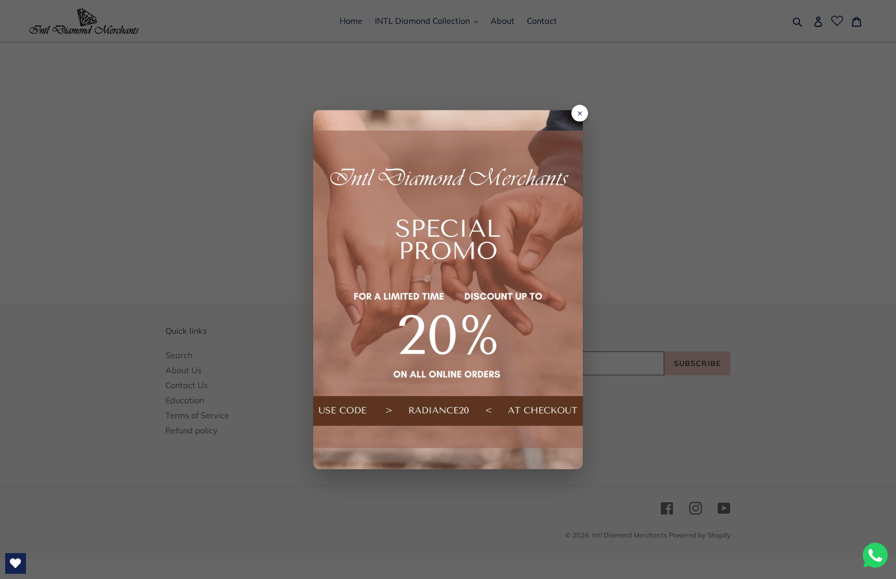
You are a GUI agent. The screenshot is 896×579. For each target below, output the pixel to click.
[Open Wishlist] (15, 563)
